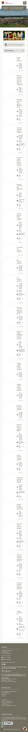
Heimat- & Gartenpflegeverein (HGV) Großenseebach (20, 335)
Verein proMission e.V (20, 612)
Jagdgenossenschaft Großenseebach (19, 366)
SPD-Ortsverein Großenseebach (20, 526)
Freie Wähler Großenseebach (20, 249)
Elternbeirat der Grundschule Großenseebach (20, 161)
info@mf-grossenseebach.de (22, 442)
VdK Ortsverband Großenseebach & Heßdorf (20, 557)
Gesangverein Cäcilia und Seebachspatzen (20, 310)
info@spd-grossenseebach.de (22, 542)
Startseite (5, 7)
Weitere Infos (4, 720)
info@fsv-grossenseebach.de (22, 294)
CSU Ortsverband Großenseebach (19, 130)
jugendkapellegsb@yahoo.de (22, 234)
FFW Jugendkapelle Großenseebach (19, 216)
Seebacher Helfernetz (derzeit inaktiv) (20, 480)
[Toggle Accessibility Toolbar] (2, 726)
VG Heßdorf (13, 668)
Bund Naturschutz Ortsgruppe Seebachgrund (19, 103)
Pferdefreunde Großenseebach (19, 457)
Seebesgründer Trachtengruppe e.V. (20, 507)
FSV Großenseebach (19, 261)
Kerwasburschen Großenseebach (19, 408)
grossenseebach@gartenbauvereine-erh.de (22, 350)
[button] (2, 729)
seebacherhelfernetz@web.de (22, 492)
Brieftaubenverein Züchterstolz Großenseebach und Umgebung (20, 80)
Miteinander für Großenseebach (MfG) (19, 427)
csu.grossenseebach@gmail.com (22, 145)
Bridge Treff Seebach (19, 59)
